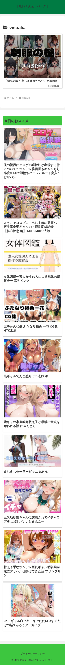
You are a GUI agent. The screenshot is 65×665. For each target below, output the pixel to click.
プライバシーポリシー (32, 653)
